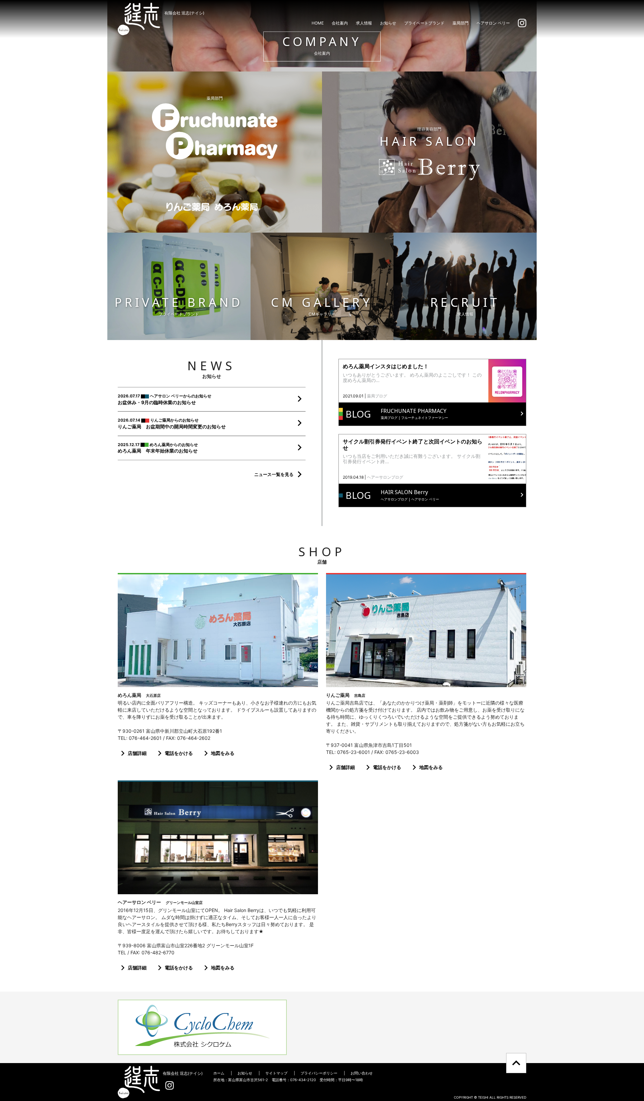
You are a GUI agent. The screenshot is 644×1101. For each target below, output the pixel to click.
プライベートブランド (424, 23)
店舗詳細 (137, 753)
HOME (318, 23)
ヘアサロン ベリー (493, 23)
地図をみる (222, 753)
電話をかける (179, 753)
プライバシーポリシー (319, 1073)
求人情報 (364, 23)
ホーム (218, 1073)
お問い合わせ (362, 1073)
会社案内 (340, 23)
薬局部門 (460, 23)
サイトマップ (276, 1073)
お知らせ (388, 23)
